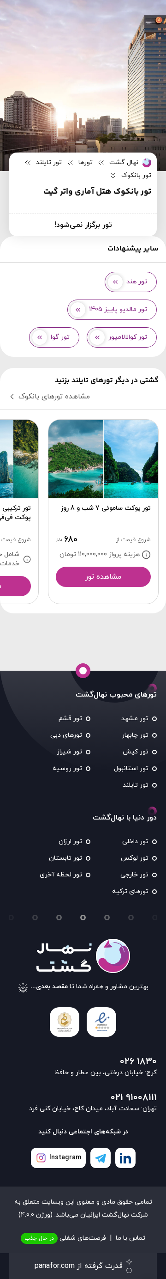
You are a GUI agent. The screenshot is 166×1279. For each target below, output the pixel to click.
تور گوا (60, 337)
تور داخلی (135, 841)
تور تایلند (135, 785)
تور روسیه (67, 768)
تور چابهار (135, 735)
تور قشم (70, 718)
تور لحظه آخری (61, 874)
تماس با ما (130, 1238)
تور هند (136, 281)
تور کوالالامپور (127, 337)
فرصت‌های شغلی (65, 1238)
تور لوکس (134, 858)
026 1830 (138, 1061)
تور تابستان (65, 858)
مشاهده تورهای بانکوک (54, 397)
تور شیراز (69, 751)
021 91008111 (134, 1097)
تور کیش (135, 751)
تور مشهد (134, 718)
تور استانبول (131, 768)
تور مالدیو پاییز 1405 (118, 309)
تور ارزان (70, 841)
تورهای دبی (66, 735)
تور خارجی (134, 874)
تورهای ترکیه (130, 891)
